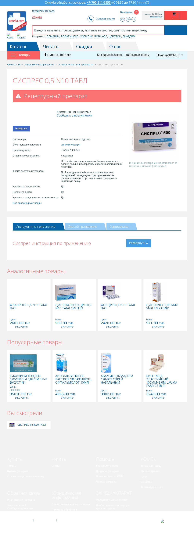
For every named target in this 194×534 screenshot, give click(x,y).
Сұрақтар (146, 481)
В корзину (21, 326)
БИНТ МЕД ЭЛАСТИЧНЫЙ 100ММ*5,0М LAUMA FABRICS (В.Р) (161, 381)
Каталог (18, 46)
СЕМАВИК (53, 36)
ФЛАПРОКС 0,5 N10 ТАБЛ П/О (28, 306)
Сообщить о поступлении (74, 115)
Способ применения (82, 226)
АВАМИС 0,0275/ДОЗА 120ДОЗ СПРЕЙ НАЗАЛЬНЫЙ (117, 379)
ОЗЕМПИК (86, 36)
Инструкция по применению (36, 226)
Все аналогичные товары (27, 203)
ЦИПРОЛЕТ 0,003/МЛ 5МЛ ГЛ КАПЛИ (162, 306)
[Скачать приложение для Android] (22, 36)
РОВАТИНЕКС (69, 36)
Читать (51, 46)
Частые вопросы (106, 481)
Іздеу (144, 476)
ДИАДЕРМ (129, 36)
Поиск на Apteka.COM (109, 476)
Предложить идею (18, 513)
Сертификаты (119, 226)
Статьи (56, 465)
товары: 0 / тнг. (153, 14)
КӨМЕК (148, 459)
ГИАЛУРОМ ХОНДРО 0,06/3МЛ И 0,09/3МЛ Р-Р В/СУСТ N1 (28, 379)
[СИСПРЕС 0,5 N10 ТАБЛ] (12, 424)
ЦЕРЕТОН (115, 36)
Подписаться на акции (21, 499)
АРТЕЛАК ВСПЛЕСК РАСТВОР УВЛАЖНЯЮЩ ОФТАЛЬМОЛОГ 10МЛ (73, 379)
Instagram (21, 128)
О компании (44, 520)
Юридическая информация (66, 495)
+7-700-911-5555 (99, 3)
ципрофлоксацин (70, 144)
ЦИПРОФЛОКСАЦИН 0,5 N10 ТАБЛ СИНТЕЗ (73, 306)
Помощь (105, 459)
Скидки (84, 46)
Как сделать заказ (109, 54)
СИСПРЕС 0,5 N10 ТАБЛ (31, 424)
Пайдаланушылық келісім (112, 499)
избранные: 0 (156, 17)
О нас (115, 46)
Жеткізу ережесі (150, 471)
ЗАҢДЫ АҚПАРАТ (114, 493)
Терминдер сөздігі (152, 487)
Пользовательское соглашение (71, 504)
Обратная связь (23, 493)
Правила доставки (107, 471)
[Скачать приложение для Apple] (11, 36)
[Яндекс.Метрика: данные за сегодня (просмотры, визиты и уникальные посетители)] (171, 521)
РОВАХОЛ (100, 36)
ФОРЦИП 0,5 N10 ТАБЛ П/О (118, 306)
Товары (11, 465)
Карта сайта (68, 520)
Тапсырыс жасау (137, 54)
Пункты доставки (59, 54)
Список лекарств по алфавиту (25, 476)
